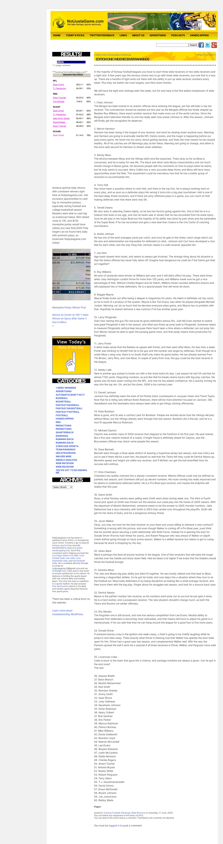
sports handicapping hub (67, 549)
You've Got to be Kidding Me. (71, 471)
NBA (58, 422)
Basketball (63, 401)
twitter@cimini (59, 570)
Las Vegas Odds (60, 555)
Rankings (125, 812)
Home (57, 35)
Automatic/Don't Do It (70, 394)
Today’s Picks (75, 35)
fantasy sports (59, 545)
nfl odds (74, 555)
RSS (141, 815)
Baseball (62, 398)
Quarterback (65, 432)
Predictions (63, 425)
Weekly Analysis (66, 459)
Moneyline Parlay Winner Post (69, 307)
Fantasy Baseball (67, 405)
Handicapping (199, 35)
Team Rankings (65, 449)
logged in (114, 825)
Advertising (158, 35)
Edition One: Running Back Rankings (113, 54)
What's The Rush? (205, 54)
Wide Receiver (138, 812)
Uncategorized (66, 453)
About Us (138, 35)
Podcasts (178, 35)
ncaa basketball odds (66, 559)
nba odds (70, 558)
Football (62, 415)
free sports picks (60, 586)
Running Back (65, 439)
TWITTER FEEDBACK (102, 35)
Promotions (64, 428)
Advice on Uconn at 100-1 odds (70, 314)
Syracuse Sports (67, 446)
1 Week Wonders (66, 387)
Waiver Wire (63, 456)
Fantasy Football (112, 812)
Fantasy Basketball (69, 408)
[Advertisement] (78, 159)
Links (123, 35)
